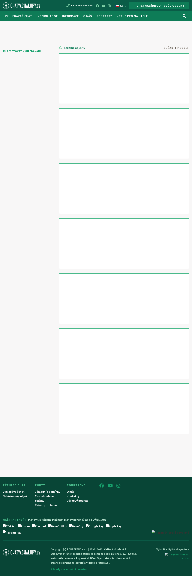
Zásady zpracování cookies (69, 569)
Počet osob (134, 30)
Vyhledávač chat (18, 16)
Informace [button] (70, 16)
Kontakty (104, 16)
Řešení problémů (46, 505)
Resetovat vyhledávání (23, 51)
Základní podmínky (47, 491)
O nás (70, 491)
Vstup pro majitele (132, 16)
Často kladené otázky (44, 498)
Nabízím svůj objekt (16, 496)
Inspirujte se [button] (47, 16)
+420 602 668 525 (82, 5)
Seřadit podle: (176, 48)
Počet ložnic (174, 30)
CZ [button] (121, 5)
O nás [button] (87, 16)
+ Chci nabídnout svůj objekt (159, 5)
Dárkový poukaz (77, 500)
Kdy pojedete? (78, 29)
